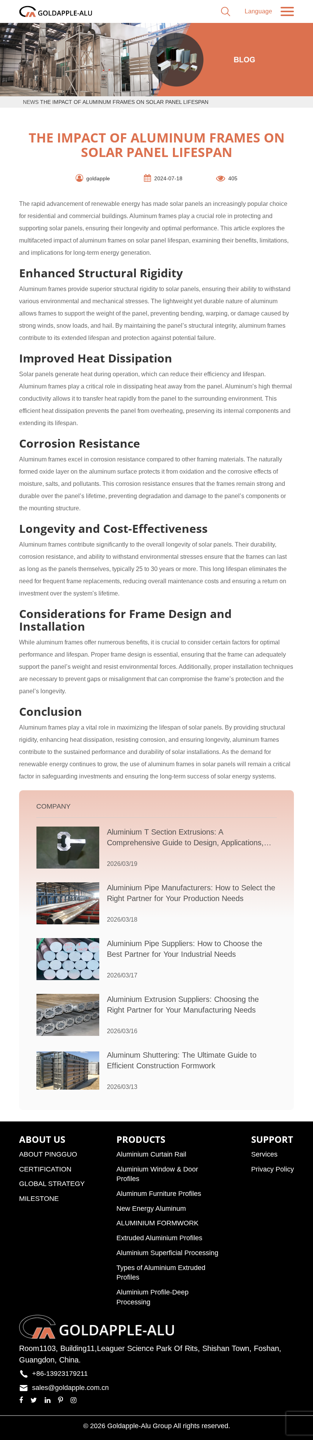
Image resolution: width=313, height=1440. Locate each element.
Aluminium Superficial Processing (167, 1253)
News (31, 102)
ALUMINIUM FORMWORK (157, 1223)
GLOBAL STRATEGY (52, 1184)
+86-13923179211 (60, 1373)
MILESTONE (39, 1198)
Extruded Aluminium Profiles (159, 1238)
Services (264, 1154)
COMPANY (53, 806)
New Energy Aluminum (151, 1208)
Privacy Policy (272, 1169)
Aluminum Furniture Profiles (158, 1193)
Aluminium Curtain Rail (151, 1154)
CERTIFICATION (45, 1169)
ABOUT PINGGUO (48, 1154)
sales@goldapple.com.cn (70, 1387)
